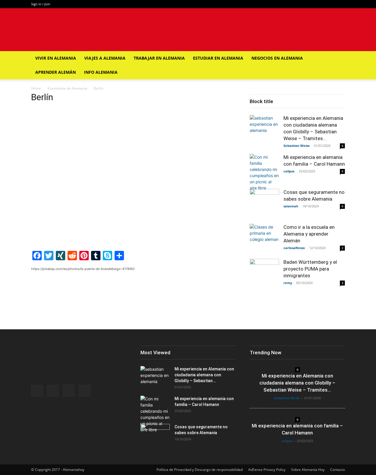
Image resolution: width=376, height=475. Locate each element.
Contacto (337, 469)
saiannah (290, 206)
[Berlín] (133, 243)
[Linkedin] (340, 4)
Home (36, 88)
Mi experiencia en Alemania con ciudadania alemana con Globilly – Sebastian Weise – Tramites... (297, 383)
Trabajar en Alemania (159, 58)
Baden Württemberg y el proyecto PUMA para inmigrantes (310, 268)
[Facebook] (311, 4)
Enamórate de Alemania (67, 88)
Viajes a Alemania (104, 58)
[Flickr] (321, 4)
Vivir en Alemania (55, 58)
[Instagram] (330, 4)
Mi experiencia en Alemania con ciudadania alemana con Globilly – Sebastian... (204, 375)
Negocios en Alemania (277, 58)
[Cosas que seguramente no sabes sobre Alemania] (264, 203)
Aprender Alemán (55, 72)
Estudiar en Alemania (218, 58)
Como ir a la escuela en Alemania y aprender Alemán (309, 234)
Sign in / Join (40, 4)
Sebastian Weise (296, 145)
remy (287, 283)
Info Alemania (101, 72)
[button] (338, 58)
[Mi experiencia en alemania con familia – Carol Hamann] (264, 172)
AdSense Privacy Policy (267, 469)
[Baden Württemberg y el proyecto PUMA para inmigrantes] (264, 273)
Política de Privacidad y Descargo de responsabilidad (200, 469)
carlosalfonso (294, 248)
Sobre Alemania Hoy (308, 469)
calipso (289, 171)
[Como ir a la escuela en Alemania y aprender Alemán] (264, 238)
